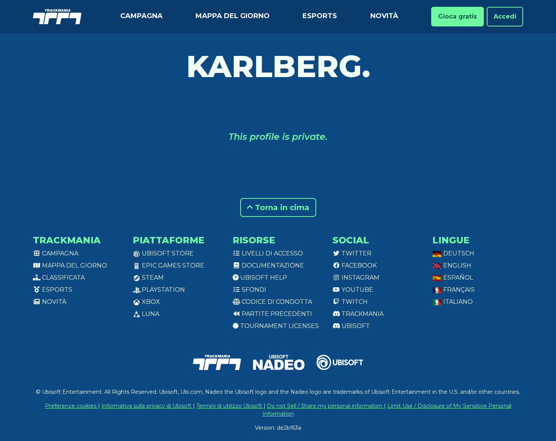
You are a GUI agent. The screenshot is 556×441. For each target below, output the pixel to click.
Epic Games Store (172, 265)
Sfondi (253, 289)
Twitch (354, 301)
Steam (152, 277)
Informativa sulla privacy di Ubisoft (147, 405)
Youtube (356, 289)
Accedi (505, 16)
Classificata (62, 277)
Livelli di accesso (271, 253)
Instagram (359, 277)
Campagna (141, 16)
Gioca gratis (457, 16)
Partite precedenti (276, 313)
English (456, 265)
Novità (384, 16)
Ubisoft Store (167, 253)
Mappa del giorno (233, 16)
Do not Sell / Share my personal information (325, 405)
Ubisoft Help (263, 277)
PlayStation (162, 289)
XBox (150, 301)
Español (457, 277)
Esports (320, 16)
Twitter (355, 253)
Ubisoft (355, 326)
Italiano (457, 301)
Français (458, 289)
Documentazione (272, 265)
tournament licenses (279, 326)
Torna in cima (281, 207)
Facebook (358, 265)
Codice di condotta (276, 301)
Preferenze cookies (71, 405)
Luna (149, 313)
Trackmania (362, 313)
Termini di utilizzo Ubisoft (230, 405)
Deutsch (458, 253)
